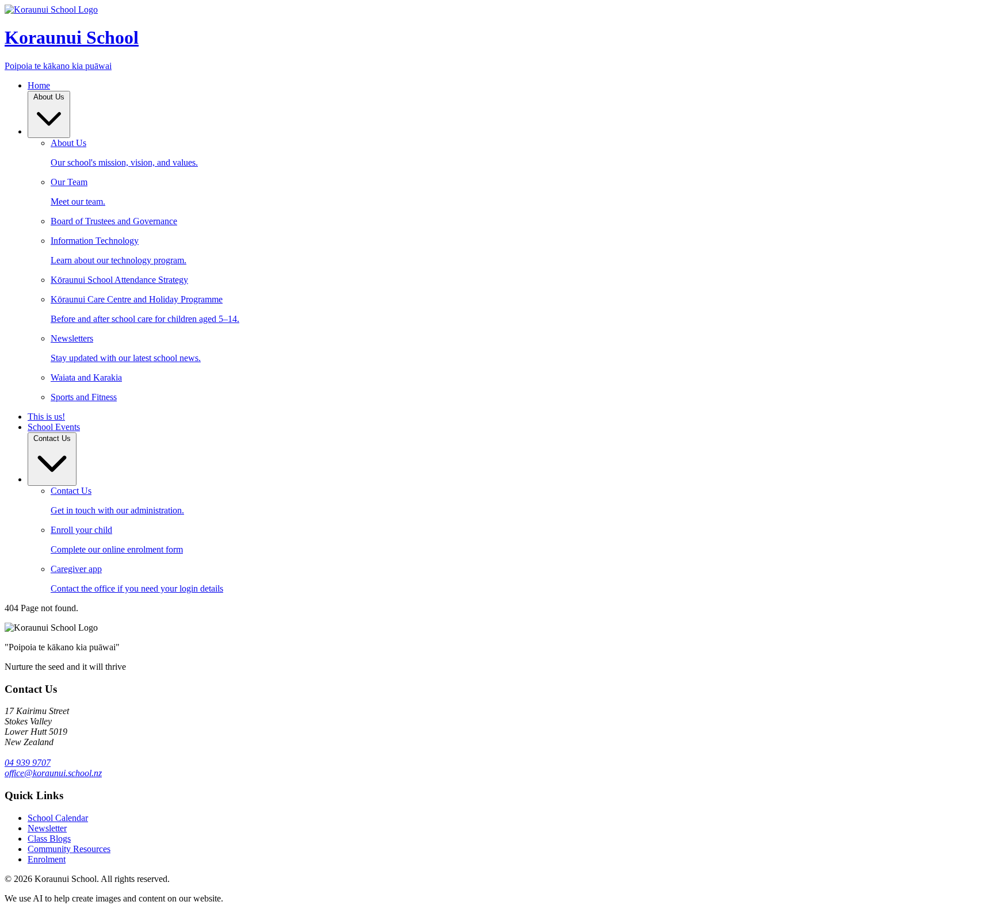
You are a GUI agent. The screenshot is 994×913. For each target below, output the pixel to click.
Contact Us (52, 438)
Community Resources (69, 849)
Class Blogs (49, 838)
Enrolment (47, 859)
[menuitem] (520, 153)
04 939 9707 (28, 763)
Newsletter (47, 828)
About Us (48, 97)
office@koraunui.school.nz (53, 773)
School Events (54, 427)
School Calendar (58, 818)
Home (39, 85)
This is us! (46, 416)
